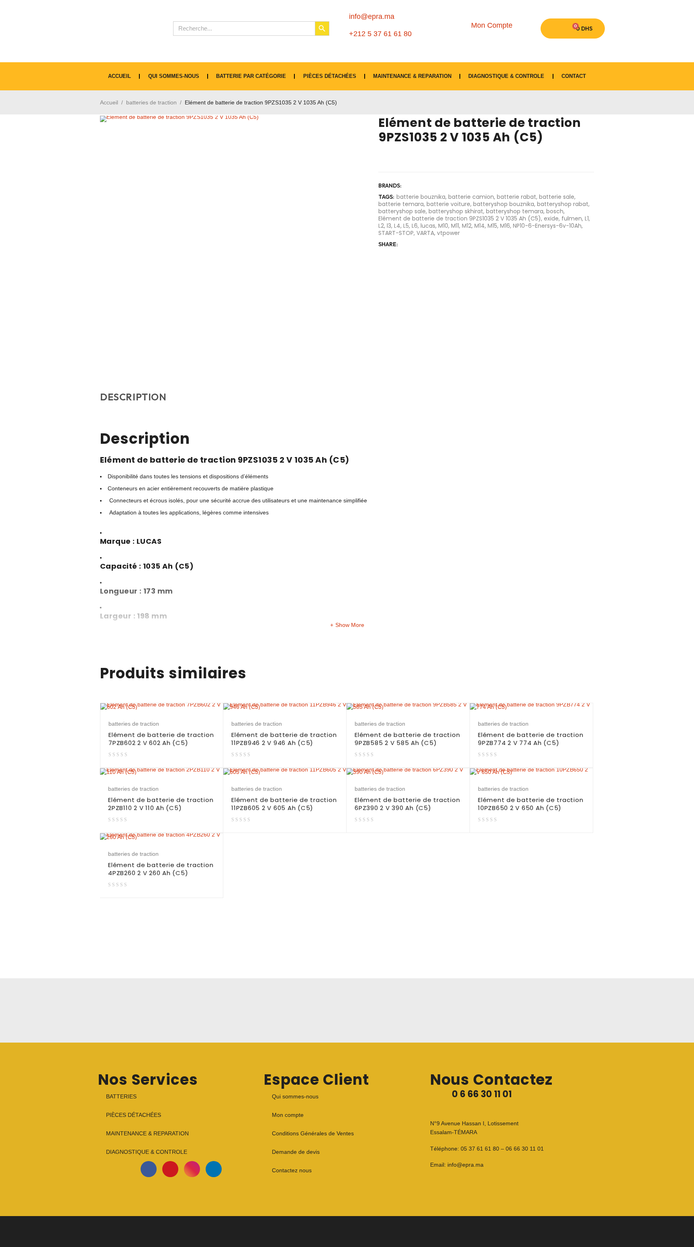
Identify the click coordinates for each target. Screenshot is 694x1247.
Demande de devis (296, 1152)
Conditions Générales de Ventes (313, 1133)
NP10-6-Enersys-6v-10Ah (547, 225)
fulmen (571, 218)
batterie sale (556, 196)
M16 (505, 225)
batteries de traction (151, 102)
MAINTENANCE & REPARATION (412, 76)
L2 (381, 225)
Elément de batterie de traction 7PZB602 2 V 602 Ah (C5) (161, 739)
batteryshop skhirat (456, 211)
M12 (467, 225)
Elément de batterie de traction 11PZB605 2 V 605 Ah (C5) (284, 804)
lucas (427, 225)
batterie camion (471, 196)
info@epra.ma (465, 1164)
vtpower (448, 233)
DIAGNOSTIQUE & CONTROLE (506, 76)
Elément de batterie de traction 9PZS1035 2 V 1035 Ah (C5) (459, 218)
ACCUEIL (119, 76)
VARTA (425, 233)
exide (551, 218)
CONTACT (573, 76)
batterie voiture (448, 204)
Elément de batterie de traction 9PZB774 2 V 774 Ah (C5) (530, 739)
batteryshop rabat (562, 204)
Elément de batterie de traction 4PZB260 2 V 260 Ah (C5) (160, 869)
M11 (455, 225)
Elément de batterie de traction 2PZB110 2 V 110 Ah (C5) (160, 804)
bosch (554, 211)
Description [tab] (133, 397)
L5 (406, 225)
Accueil (109, 102)
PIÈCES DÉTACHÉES (329, 76)
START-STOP (396, 233)
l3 (389, 225)
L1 (587, 218)
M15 (492, 225)
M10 (443, 225)
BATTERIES (121, 1096)
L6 (415, 225)
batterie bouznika (420, 196)
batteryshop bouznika (503, 204)
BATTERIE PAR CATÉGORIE (251, 76)
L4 (397, 225)
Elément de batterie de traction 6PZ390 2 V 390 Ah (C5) (407, 804)
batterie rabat (516, 196)
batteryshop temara (514, 211)
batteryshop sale (402, 211)
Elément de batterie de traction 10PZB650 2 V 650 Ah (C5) (530, 804)
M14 (479, 225)
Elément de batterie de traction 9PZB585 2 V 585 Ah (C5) (407, 739)
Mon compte (288, 1115)
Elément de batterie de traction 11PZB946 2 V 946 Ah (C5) (284, 739)
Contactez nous (292, 1170)
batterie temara (401, 204)
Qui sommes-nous (173, 76)
